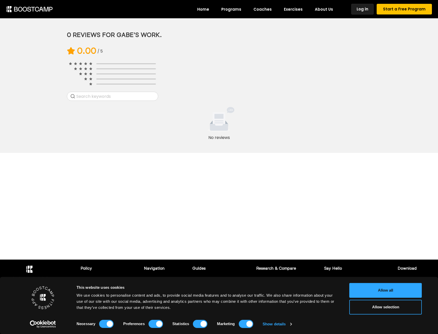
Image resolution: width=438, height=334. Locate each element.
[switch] (156, 324)
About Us (324, 9)
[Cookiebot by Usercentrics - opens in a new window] (43, 324)
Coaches (262, 9)
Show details (274, 324)
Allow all (385, 290)
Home (203, 9)
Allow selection (385, 307)
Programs (231, 9)
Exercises (293, 9)
